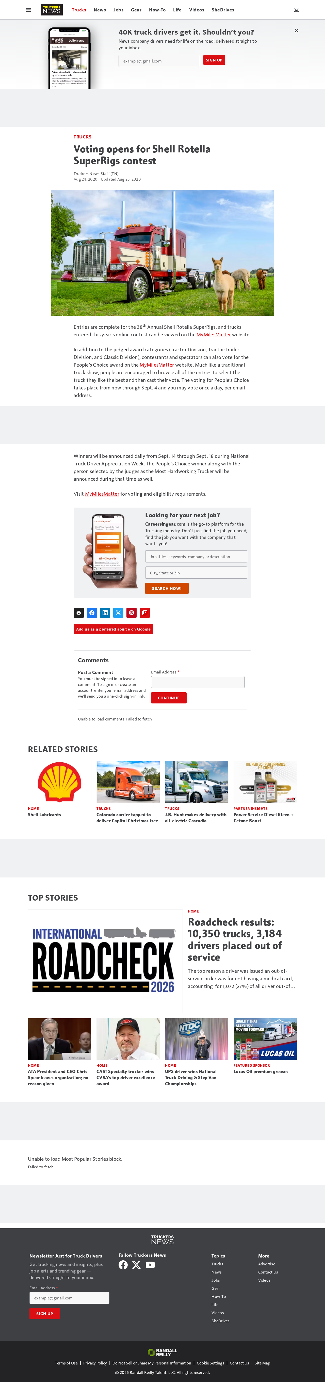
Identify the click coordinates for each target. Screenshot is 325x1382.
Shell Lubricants (44, 815)
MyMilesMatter (214, 334)
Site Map (262, 1362)
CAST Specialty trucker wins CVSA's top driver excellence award (125, 1078)
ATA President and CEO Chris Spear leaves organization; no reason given (58, 1078)
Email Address (165, 672)
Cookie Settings (210, 1362)
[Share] (92, 613)
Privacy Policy (95, 1362)
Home (33, 808)
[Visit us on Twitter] (137, 1264)
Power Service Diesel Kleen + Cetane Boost (264, 818)
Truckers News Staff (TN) (96, 173)
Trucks (82, 136)
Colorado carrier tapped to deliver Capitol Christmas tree (127, 818)
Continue (169, 697)
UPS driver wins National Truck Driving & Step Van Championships (191, 1078)
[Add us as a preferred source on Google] (145, 613)
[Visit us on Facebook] (123, 1264)
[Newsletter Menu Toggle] (297, 9)
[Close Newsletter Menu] (296, 30)
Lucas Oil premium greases (261, 1071)
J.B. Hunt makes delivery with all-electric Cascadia (195, 818)
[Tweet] (118, 613)
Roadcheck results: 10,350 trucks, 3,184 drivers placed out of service (235, 939)
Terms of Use (66, 1362)
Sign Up (214, 59)
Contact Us (239, 1362)
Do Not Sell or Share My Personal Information (151, 1362)
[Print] (79, 613)
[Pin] (131, 613)
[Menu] (28, 9)
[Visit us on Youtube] (150, 1264)
